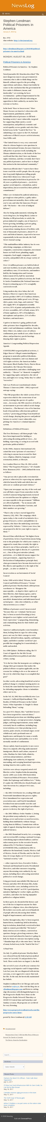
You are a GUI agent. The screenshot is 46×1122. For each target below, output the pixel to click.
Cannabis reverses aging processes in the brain (20, 1093)
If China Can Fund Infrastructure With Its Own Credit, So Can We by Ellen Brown (23, 1086)
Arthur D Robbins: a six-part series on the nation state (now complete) (22, 1104)
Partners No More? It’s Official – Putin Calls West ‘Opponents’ (20, 1079)
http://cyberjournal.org (23, 41)
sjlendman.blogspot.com (12, 989)
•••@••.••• (15, 987)
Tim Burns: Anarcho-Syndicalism (16, 1040)
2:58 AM (28, 1017)
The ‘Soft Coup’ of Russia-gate (14, 1098)
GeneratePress (26, 1118)
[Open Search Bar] (43, 14)
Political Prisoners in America (17, 62)
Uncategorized (10, 1029)
